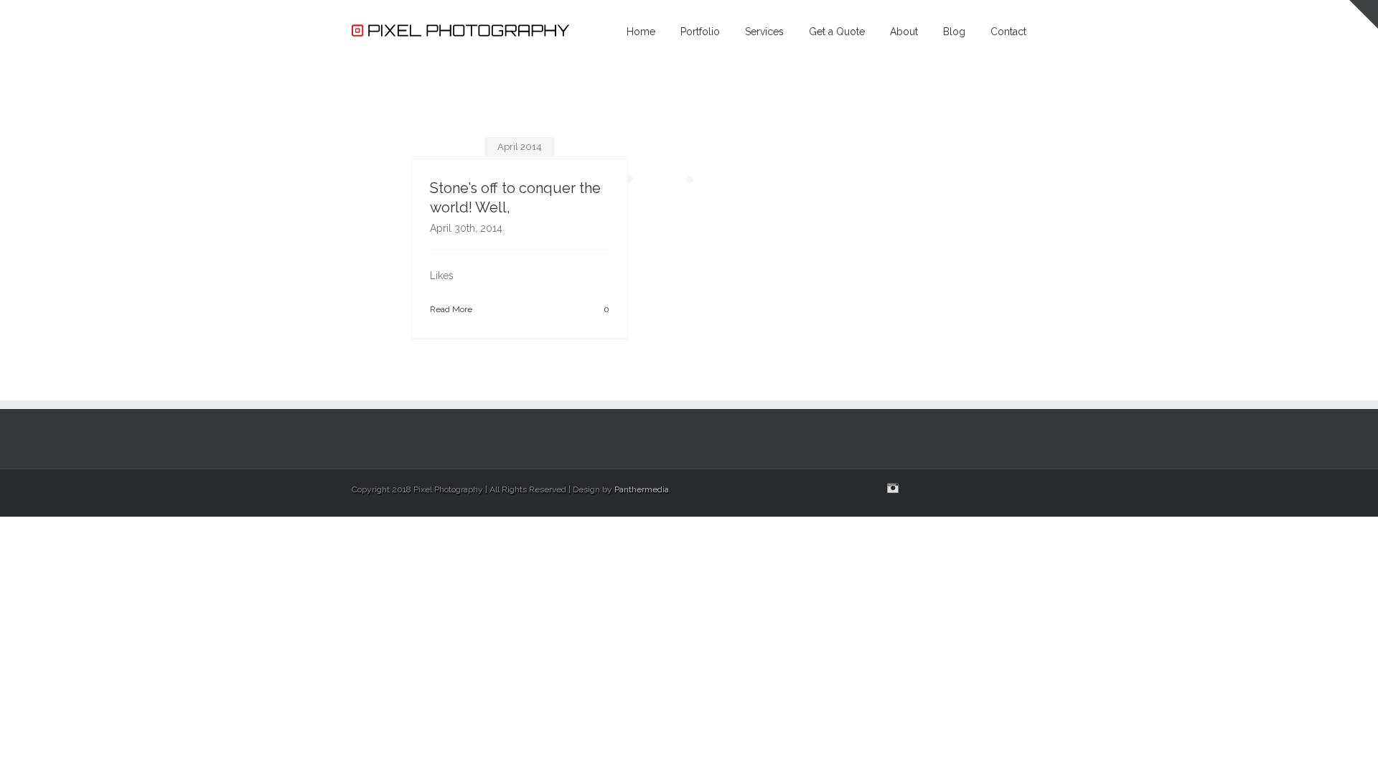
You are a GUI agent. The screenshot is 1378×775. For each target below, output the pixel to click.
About (904, 31)
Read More (451, 309)
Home (641, 31)
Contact (1008, 31)
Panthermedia (641, 489)
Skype (920, 489)
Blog (954, 31)
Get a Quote (837, 31)
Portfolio (700, 31)
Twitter (1001, 488)
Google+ (948, 488)
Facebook (1023, 488)
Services (764, 31)
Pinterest (976, 489)
